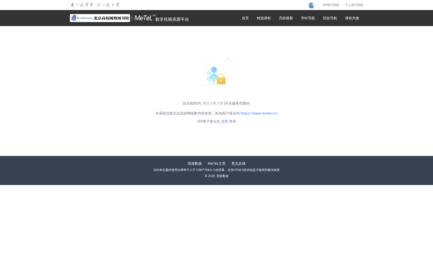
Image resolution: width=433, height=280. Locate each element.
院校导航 (330, 18)
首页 (245, 18)
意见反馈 (239, 163)
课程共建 (352, 18)
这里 (224, 121)
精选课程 (264, 18)
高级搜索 (286, 18)
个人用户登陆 (354, 5)
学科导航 (308, 18)
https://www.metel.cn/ (259, 113)
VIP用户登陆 (330, 5)
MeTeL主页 (217, 163)
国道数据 (195, 163)
